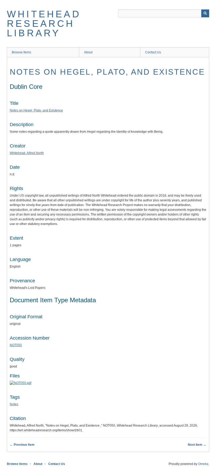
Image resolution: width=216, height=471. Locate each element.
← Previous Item (22, 445)
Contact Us (153, 52)
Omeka (203, 464)
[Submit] (205, 13)
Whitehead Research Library (44, 23)
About (88, 52)
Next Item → (197, 445)
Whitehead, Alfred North (27, 153)
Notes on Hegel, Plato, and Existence (107, 72)
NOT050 (16, 345)
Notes (14, 404)
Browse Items (21, 52)
